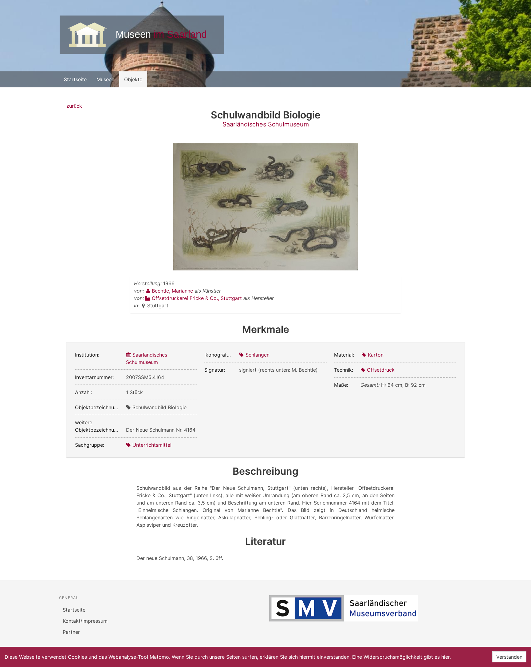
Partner (71, 632)
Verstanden (509, 657)
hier (445, 657)
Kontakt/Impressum (85, 621)
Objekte (133, 79)
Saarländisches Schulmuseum (265, 124)
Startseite (75, 79)
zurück (74, 106)
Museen (105, 79)
